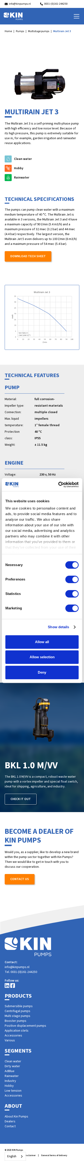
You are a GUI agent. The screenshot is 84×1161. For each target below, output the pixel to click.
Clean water (13, 1061)
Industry (10, 1081)
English (11, 1156)
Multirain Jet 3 (62, 31)
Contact (10, 1126)
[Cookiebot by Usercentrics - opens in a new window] (59, 485)
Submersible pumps (19, 1006)
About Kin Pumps (16, 1116)
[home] (13, 16)
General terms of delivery (54, 1155)
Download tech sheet (28, 256)
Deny (42, 672)
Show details (58, 627)
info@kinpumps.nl (17, 967)
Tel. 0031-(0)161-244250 (21, 972)
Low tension (13, 1090)
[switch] (72, 579)
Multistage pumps (38, 31)
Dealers (10, 1121)
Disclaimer (30, 1155)
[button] (75, 16)
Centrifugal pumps (17, 1011)
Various (10, 1040)
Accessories (13, 1035)
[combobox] (15, 1156)
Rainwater (12, 1076)
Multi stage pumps (17, 1016)
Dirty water (12, 1066)
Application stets (16, 1030)
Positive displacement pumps (25, 1025)
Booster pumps (15, 1021)
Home (8, 31)
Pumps (20, 31)
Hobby (9, 1085)
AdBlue (9, 1071)
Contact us (19, 879)
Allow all (42, 642)
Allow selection (42, 657)
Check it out (20, 799)
